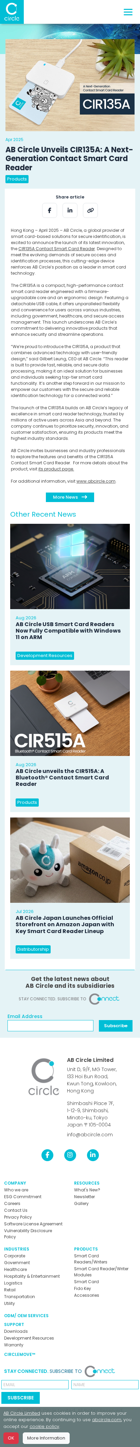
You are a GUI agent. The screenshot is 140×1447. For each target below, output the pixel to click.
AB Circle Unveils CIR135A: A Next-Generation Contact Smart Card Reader (69, 158)
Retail (10, 1290)
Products (17, 179)
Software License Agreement (33, 1224)
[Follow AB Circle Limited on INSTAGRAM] (70, 1155)
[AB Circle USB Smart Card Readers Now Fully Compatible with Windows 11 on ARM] (70, 566)
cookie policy (44, 1426)
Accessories (86, 1295)
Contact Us (16, 1210)
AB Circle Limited (90, 1060)
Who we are (16, 1190)
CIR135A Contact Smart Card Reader (56, 249)
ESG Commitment (22, 1197)
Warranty (13, 1345)
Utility (9, 1303)
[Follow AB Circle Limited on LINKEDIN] (93, 1155)
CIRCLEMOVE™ (19, 1354)
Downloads (16, 1331)
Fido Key (82, 1288)
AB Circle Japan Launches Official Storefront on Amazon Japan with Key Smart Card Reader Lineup (65, 924)
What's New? (87, 1190)
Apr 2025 (14, 139)
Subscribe (115, 1025)
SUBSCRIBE (20, 1397)
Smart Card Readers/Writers (90, 1259)
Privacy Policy (18, 1217)
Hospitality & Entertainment (32, 1276)
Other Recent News (43, 514)
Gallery (81, 1203)
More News (66, 497)
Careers (12, 1203)
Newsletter (84, 1197)
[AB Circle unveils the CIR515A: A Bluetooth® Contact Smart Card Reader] (70, 713)
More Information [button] (46, 1438)
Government (17, 1262)
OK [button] (11, 1438)
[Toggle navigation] (128, 12)
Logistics (13, 1283)
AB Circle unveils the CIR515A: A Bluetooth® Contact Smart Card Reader (62, 777)
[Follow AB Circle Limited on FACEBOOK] (47, 1155)
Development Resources (44, 655)
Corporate (14, 1256)
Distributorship (33, 949)
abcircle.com (106, 1419)
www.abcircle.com (96, 481)
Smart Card (86, 1282)
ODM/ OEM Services (26, 1316)
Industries (16, 1249)
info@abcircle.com (90, 1134)
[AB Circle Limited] (12, 12)
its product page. (56, 469)
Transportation (19, 1296)
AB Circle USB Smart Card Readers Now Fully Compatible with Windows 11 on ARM (68, 630)
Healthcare (15, 1269)
